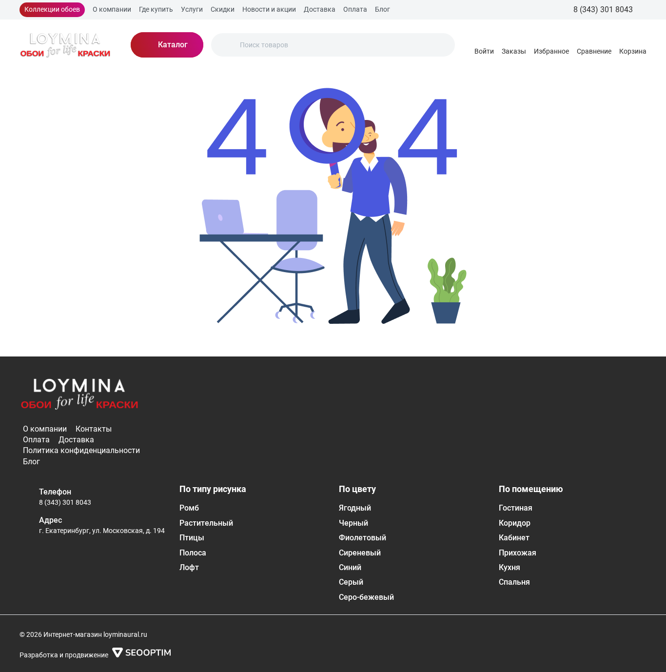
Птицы (191, 537)
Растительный (206, 523)
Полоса (192, 552)
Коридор (514, 523)
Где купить (156, 9)
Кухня (509, 567)
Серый (351, 582)
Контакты (94, 429)
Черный (353, 523)
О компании (112, 9)
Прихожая (517, 552)
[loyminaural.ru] (65, 45)
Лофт (189, 567)
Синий (350, 567)
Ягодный (355, 508)
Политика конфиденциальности (81, 450)
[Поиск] (227, 45)
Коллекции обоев (52, 9)
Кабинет (514, 537)
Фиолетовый (362, 537)
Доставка (319, 9)
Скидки (223, 9)
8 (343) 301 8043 (65, 502)
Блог (382, 9)
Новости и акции (269, 9)
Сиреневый (360, 552)
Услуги (192, 9)
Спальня (514, 582)
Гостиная (515, 508)
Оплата (355, 9)
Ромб (189, 508)
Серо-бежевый (366, 597)
